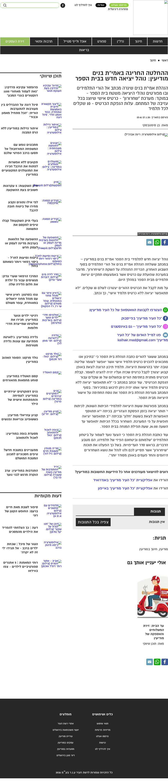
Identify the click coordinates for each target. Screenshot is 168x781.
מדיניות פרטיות (102, 730)
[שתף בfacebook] (165, 318)
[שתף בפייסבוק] (62, 5)
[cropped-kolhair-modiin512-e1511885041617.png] (150, 17)
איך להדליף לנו (83, 5)
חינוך (138, 41)
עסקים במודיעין (65, 743)
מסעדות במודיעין (65, 749)
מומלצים (66, 714)
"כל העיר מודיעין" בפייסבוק (142, 318)
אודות (101, 5)
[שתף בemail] (165, 335)
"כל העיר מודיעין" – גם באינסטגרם (137, 326)
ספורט (101, 41)
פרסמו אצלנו (119, 5)
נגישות (102, 743)
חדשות (157, 41)
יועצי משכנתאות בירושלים (66, 730)
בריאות (84, 50)
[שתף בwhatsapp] (165, 309)
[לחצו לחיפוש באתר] (4, 5)
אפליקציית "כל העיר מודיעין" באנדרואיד (122, 480)
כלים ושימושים (102, 714)
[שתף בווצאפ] (157, 242)
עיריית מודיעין (66, 736)
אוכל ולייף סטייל (75, 41)
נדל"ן (120, 41)
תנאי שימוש (102, 723)
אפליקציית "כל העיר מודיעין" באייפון (125, 488)
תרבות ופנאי (43, 41)
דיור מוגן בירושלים (66, 755)
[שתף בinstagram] (165, 326)
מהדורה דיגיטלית (118, 9)
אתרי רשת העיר (66, 723)
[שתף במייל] (149, 242)
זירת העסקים (15, 41)
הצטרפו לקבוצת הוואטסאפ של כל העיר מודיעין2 (126, 310)
